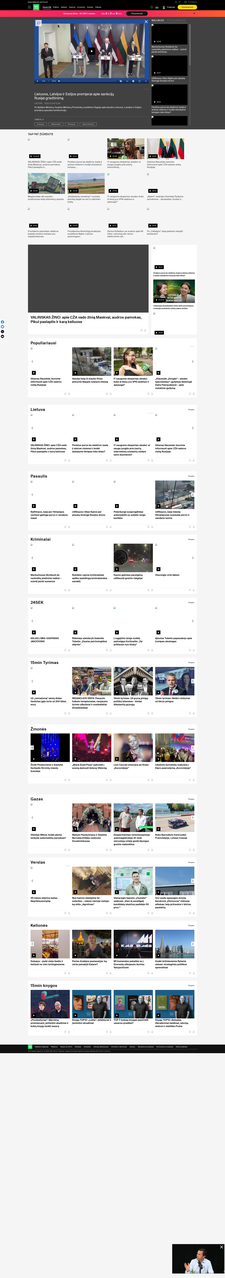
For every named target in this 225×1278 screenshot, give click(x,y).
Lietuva (38, 103)
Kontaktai (87, 1047)
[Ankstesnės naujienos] (32, 361)
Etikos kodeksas (181, 1047)
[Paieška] (152, 7)
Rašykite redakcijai (41, 1047)
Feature (72, 7)
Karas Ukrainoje (88, 124)
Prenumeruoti (187, 7)
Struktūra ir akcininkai (119, 1047)
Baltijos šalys (56, 124)
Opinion (64, 7)
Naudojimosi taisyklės (146, 1047)
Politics (56, 7)
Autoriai (132, 1047)
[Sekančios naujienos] (192, 361)
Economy (81, 7)
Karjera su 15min (66, 1047)
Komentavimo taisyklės (164, 1047)
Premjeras (71, 124)
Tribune (98, 7)
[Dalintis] (145, 330)
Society (90, 7)
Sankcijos (40, 124)
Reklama (54, 1047)
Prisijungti (171, 7)
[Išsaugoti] (141, 330)
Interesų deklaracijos (100, 1047)
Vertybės (78, 1047)
